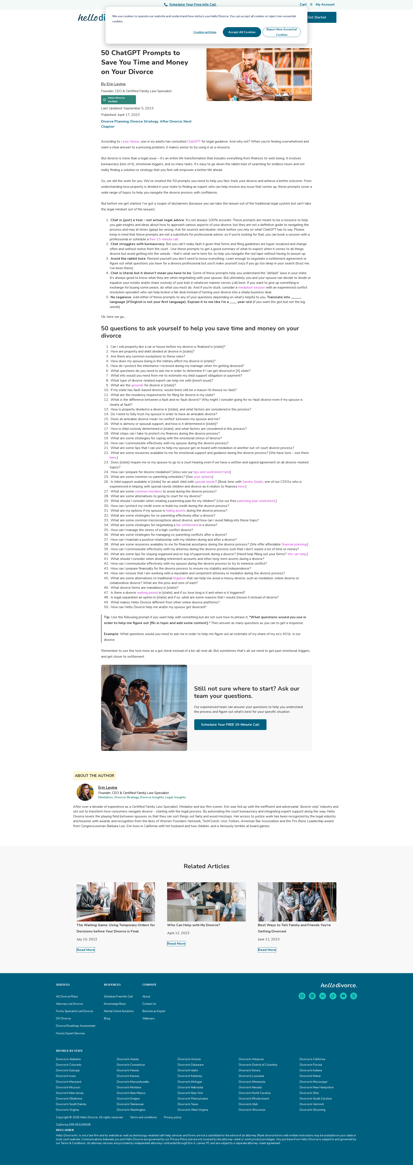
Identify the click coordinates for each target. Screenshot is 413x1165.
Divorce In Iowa (66, 1076)
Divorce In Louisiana (251, 1076)
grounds (137, 385)
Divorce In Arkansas (251, 1059)
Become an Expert (153, 1011)
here (113, 457)
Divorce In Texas (188, 1104)
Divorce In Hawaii (128, 1070)
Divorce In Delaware (190, 1065)
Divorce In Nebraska (190, 1087)
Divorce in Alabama (68, 1059)
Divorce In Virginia (67, 1110)
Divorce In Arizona (189, 1059)
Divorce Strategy (144, 121)
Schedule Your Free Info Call (192, 4)
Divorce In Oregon (128, 1099)
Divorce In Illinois (249, 1070)
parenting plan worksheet (256, 501)
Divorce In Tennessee (130, 1104)
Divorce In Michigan (190, 1082)
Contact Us (149, 1004)
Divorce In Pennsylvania (193, 1099)
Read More (86, 950)
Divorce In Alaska (128, 1059)
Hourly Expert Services (70, 1033)
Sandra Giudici (252, 481)
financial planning (294, 544)
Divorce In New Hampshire (316, 1087)
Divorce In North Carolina (255, 1093)
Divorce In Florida (311, 1065)
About (146, 997)
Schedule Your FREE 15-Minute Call (230, 724)
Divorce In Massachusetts (133, 1082)
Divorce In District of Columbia (258, 1065)
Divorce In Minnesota (252, 1082)
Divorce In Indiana (311, 1070)
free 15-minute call (163, 239)
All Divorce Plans (67, 997)
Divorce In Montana (129, 1087)
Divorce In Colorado (69, 1065)
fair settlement (187, 525)
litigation (179, 578)
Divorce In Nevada (250, 1087)
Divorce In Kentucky (190, 1076)
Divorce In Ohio (309, 1093)
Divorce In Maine (310, 1076)
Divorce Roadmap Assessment (75, 1026)
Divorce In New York (190, 1093)
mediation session (251, 287)
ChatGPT (194, 141)
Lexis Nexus (130, 141)
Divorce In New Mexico (131, 1093)
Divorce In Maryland (68, 1082)
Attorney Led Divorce (69, 1004)
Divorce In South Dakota (71, 1104)
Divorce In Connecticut (131, 1065)
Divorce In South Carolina (316, 1099)
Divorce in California (312, 1059)
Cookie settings (204, 32)
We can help (296, 554)
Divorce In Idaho (188, 1070)
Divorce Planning (115, 121)
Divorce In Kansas (128, 1076)
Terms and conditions (143, 1117)
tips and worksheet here (212, 472)
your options (203, 476)
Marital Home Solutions (119, 1011)
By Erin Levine (113, 84)
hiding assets (176, 510)
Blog (107, 1019)
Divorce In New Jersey (70, 1093)
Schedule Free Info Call (118, 997)
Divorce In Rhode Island (254, 1099)
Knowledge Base (115, 1004)
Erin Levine (107, 787)
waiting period (147, 592)
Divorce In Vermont (312, 1104)
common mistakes (148, 491)
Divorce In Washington (131, 1110)
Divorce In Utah (248, 1104)
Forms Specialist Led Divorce (74, 1011)
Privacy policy (173, 1117)
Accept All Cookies (242, 32)
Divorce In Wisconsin (252, 1110)
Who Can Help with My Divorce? (193, 925)
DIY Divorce (63, 1019)
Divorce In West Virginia (193, 1110)
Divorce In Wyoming (312, 1110)
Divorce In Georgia (68, 1070)
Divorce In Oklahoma (69, 1099)
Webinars (148, 1019)
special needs (205, 481)
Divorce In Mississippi (313, 1082)
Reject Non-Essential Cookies (282, 31)
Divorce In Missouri (68, 1087)
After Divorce (171, 121)
